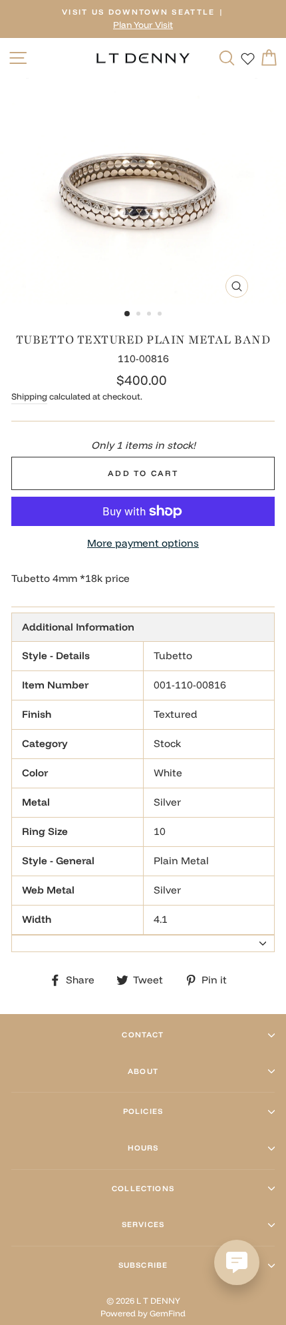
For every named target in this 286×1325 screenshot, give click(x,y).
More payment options (143, 543)
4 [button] (161, 315)
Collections (143, 1188)
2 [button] (139, 315)
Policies (143, 1111)
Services (143, 1224)
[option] (143, 19)
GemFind (168, 1313)
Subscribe (143, 1265)
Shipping (29, 396)
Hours (143, 1148)
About (143, 1071)
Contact (143, 1034)
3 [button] (150, 315)
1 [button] (127, 314)
